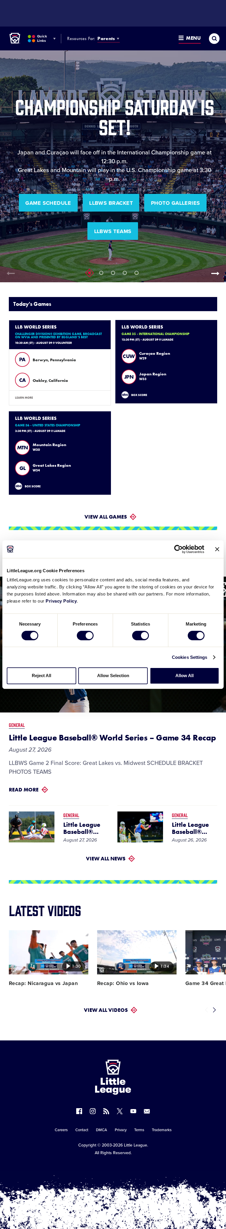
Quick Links (42, 38)
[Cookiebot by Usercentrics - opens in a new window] (178, 549)
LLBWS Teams (113, 231)
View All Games (105, 516)
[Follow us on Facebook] (79, 1111)
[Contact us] (147, 1111)
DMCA (101, 1130)
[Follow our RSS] (106, 1111)
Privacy (121, 1130)
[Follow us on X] (120, 1111)
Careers (61, 1130)
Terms (139, 1130)
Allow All (184, 675)
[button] (217, 273)
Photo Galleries (175, 203)
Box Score (139, 395)
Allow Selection (113, 675)
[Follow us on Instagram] (93, 1111)
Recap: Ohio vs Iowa (123, 983)
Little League (135, 1145)
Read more (24, 789)
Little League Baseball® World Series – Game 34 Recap (112, 738)
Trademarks (162, 1130)
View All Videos (106, 1010)
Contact (81, 1130)
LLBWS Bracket (111, 203)
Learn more (24, 398)
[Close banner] (217, 549)
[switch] (85, 635)
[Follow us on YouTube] (133, 1111)
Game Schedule (48, 203)
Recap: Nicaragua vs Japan (43, 983)
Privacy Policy (61, 600)
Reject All (41, 675)
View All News (105, 858)
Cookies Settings (189, 657)
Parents (106, 38)
